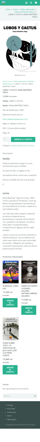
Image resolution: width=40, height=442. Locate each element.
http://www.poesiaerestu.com (15, 119)
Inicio (8, 9)
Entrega (10, 405)
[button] (26, 3)
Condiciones (11, 412)
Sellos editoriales (27, 9)
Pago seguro (11, 419)
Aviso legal (11, 409)
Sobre (9, 416)
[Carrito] (35, 3)
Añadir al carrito (23, 139)
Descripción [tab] (8, 153)
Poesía (31, 145)
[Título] (3, 2)
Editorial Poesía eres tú (25, 12)
